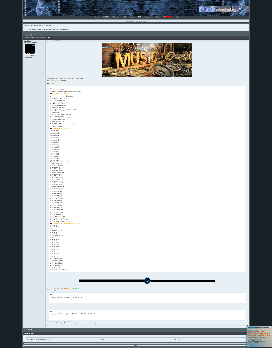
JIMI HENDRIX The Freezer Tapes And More (38, 339)
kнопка (132, 16)
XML (137, 21)
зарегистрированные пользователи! (256, 341)
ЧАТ (139, 16)
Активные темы (130, 21)
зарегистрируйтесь (46, 25)
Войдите (36, 25)
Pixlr (125, 16)
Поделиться (50, 40)
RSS (141, 21)
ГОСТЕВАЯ (106, 16)
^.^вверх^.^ (136, 345)
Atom (144, 21)
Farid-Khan (27, 41)
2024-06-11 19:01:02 (58, 40)
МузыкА (39, 29)
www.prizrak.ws (30, 29)
